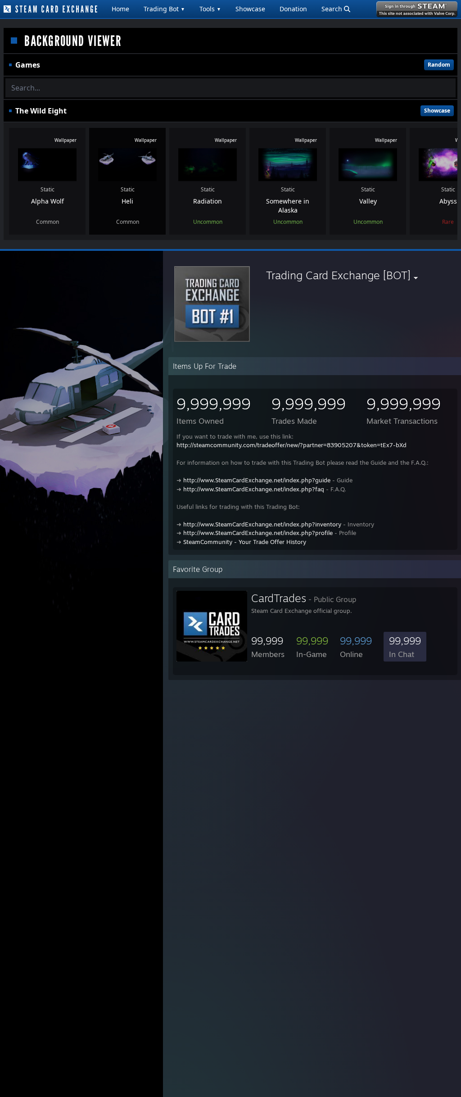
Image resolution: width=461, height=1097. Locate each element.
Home (120, 9)
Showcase (250, 9)
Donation (293, 9)
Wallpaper (65, 140)
